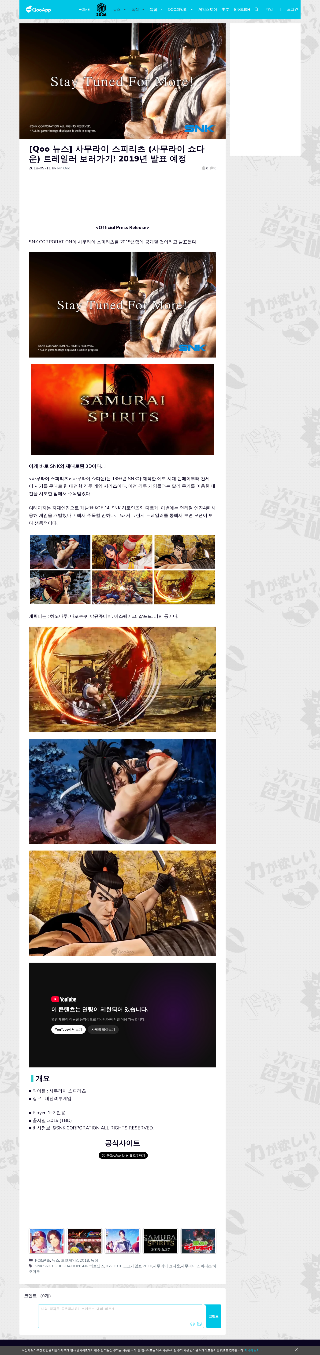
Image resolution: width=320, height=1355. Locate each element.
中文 (225, 9)
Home (84, 9)
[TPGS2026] (101, 9)
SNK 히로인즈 (92, 1266)
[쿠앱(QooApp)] (38, 9)
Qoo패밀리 (178, 9)
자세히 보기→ (253, 1350)
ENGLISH (242, 9)
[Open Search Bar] (256, 9)
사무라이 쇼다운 (166, 1266)
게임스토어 (207, 9)
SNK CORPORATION (61, 1266)
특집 (153, 9)
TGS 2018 (114, 1266)
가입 (269, 9)
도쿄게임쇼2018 (75, 1260)
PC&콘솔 (42, 1260)
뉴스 (117, 9)
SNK (39, 1266)
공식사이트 (122, 1142)
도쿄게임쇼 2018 (137, 1266)
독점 (135, 9)
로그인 (292, 9)
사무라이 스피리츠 (196, 1266)
